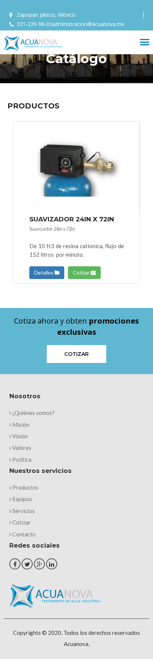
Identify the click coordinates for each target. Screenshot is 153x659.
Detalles (44, 272)
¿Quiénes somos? (33, 412)
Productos (24, 487)
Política (21, 459)
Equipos (21, 499)
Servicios (23, 510)
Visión (19, 436)
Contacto (23, 534)
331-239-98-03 (34, 23)
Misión (20, 424)
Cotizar (82, 272)
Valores (21, 447)
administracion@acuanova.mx (88, 23)
